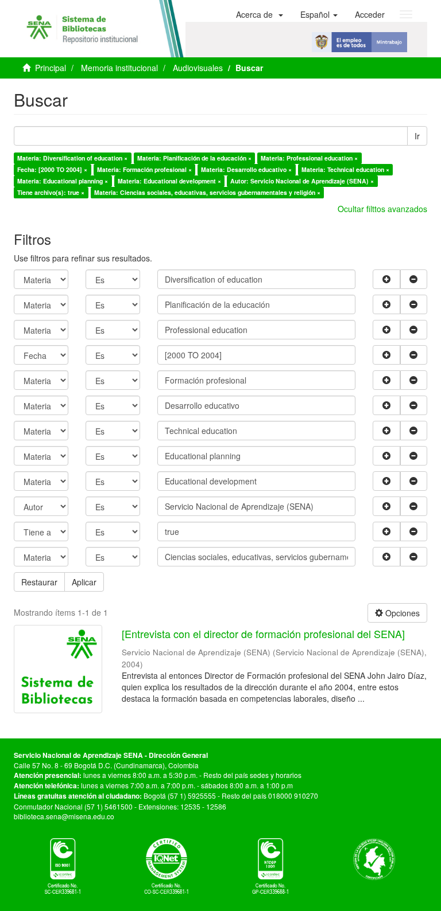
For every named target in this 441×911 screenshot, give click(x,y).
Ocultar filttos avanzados (382, 208)
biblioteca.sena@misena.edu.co (64, 816)
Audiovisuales (198, 67)
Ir (417, 136)
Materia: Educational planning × (62, 181)
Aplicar (84, 582)
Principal (50, 67)
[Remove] (414, 279)
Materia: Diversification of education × (72, 158)
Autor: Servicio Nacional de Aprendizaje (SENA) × (302, 181)
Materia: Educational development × (169, 181)
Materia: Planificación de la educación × (194, 158)
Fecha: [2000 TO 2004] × (52, 169)
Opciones (401, 613)
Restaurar (39, 582)
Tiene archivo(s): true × (50, 192)
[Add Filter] (386, 279)
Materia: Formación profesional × (144, 169)
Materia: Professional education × (309, 158)
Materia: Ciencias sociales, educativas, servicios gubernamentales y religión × (207, 192)
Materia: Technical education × (345, 169)
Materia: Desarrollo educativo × (246, 169)
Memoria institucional (119, 67)
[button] (259, 14)
